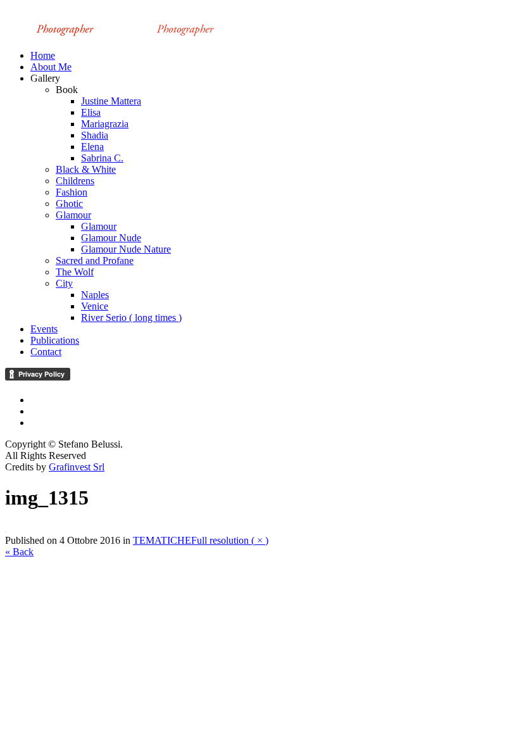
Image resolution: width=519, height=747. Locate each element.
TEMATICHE (162, 540)
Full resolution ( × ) (229, 540)
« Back (19, 551)
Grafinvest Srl (76, 466)
